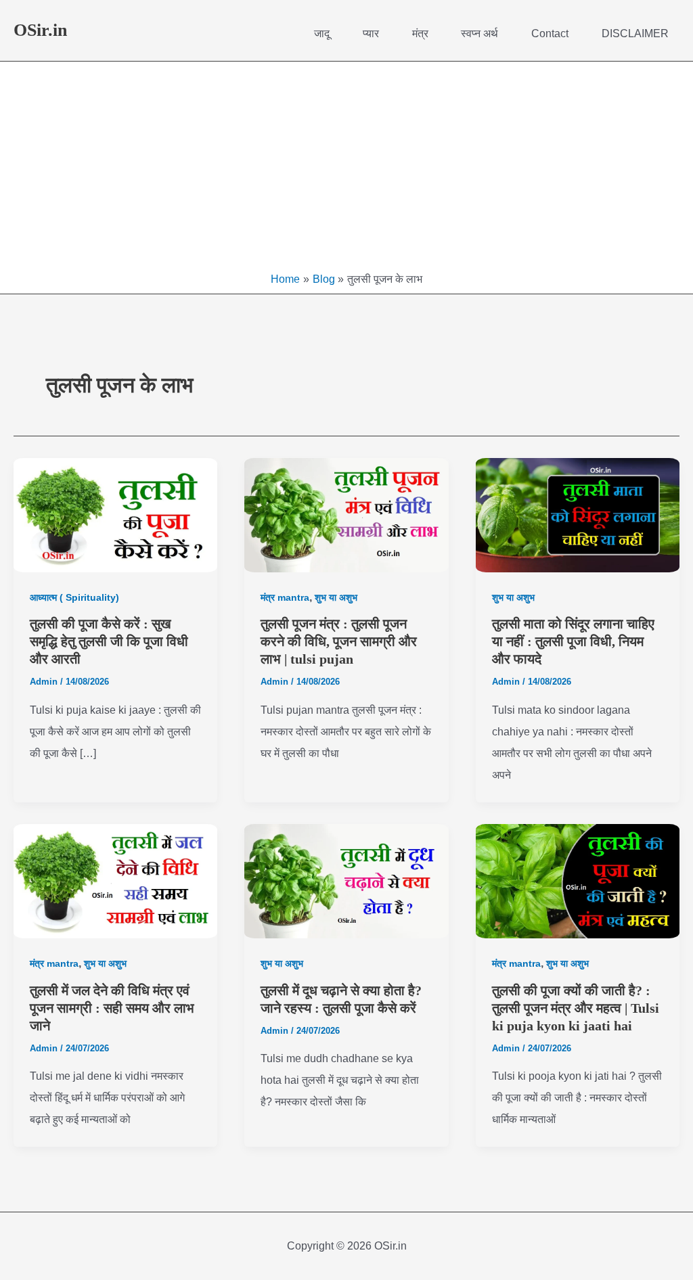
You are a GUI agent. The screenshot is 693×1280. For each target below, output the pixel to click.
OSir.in (40, 30)
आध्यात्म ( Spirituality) (74, 597)
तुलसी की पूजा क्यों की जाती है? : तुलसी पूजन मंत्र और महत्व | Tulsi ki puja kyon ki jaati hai (575, 1008)
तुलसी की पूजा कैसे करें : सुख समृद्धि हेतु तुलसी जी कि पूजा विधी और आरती (109, 641)
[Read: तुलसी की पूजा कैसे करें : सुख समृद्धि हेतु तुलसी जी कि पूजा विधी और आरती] (115, 515)
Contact (549, 33)
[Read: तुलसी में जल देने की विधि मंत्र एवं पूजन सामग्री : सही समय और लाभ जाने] (115, 881)
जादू (322, 33)
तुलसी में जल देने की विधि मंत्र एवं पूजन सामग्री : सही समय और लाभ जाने (112, 1008)
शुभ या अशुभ (336, 597)
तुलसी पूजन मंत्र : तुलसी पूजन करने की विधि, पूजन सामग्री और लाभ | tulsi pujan (339, 641)
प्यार (371, 33)
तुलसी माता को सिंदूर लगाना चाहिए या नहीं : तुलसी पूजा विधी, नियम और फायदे (573, 641)
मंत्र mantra (285, 597)
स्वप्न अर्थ (479, 33)
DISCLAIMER (635, 33)
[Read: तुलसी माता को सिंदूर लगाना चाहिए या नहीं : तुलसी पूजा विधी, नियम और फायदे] (577, 515)
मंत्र (420, 33)
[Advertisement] (346, 170)
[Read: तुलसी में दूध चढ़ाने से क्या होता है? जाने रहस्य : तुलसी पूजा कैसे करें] (346, 881)
